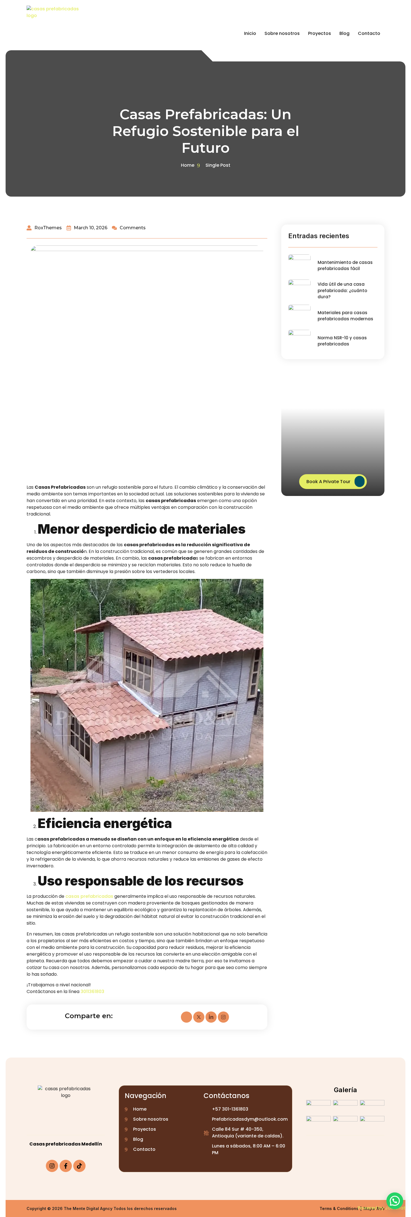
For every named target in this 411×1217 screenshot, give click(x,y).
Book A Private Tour (328, 482)
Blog (344, 33)
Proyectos (319, 33)
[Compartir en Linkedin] (211, 1017)
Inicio (250, 33)
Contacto (369, 33)
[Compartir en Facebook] (186, 1017)
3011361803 (92, 991)
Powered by (381, 1208)
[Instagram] (52, 1166)
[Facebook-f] (66, 1166)
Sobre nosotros (282, 33)
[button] (394, 1200)
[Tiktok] (79, 1166)
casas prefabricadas (89, 896)
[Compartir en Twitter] (198, 1017)
